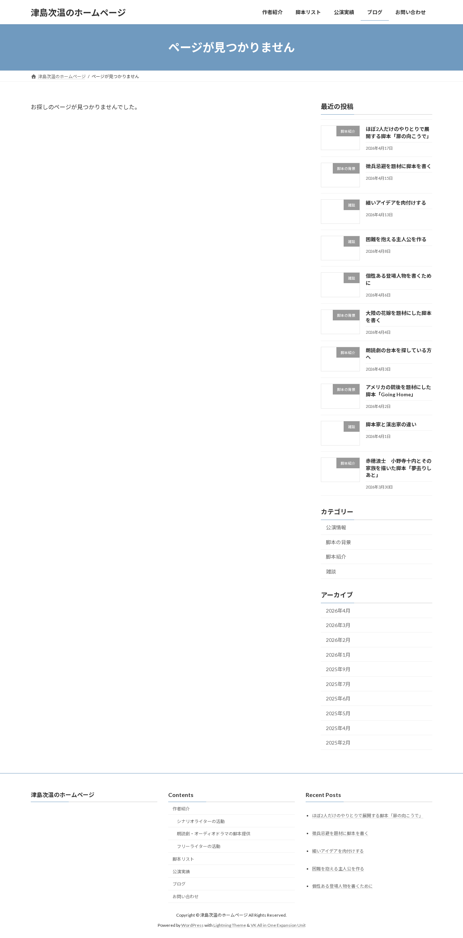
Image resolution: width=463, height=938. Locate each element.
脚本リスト (183, 859)
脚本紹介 (336, 557)
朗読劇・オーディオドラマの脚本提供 (213, 834)
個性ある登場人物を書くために (342, 886)
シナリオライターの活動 (201, 821)
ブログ (179, 884)
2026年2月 (338, 640)
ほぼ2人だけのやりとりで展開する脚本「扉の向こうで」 (367, 815)
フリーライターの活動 (198, 846)
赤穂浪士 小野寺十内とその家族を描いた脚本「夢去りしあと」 (399, 468)
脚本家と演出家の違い (391, 424)
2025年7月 (338, 684)
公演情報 (336, 527)
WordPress (192, 925)
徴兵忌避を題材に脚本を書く (399, 166)
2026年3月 (338, 625)
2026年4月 (338, 610)
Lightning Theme (229, 925)
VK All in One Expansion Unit (278, 925)
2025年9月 (338, 669)
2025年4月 (338, 728)
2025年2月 (338, 742)
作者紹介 (181, 808)
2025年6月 (338, 699)
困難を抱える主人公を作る (396, 239)
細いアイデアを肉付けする (396, 203)
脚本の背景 (338, 542)
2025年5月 (338, 713)
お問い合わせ (186, 896)
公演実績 (181, 871)
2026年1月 (338, 655)
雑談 (331, 571)
